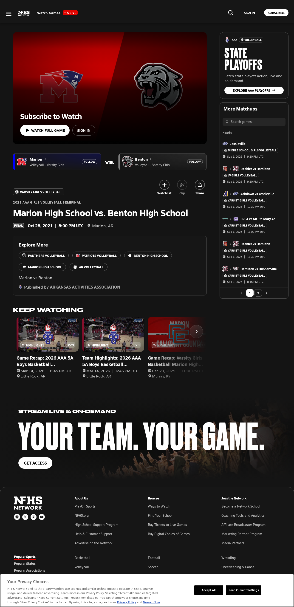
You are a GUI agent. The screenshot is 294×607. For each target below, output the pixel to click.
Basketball (82, 558)
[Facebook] (17, 517)
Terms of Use (151, 602)
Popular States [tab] (25, 563)
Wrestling (228, 558)
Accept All (208, 590)
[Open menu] (9, 14)
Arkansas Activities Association (85, 287)
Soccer (153, 567)
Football (154, 558)
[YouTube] (42, 517)
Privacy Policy (126, 602)
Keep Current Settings (244, 590)
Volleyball (82, 567)
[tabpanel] (177, 567)
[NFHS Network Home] (24, 13)
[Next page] (266, 293)
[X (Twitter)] (25, 517)
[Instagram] (34, 517)
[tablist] (37, 563)
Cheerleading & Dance (237, 567)
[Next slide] (196, 331)
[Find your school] (230, 13)
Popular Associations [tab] (29, 570)
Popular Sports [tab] (25, 556)
